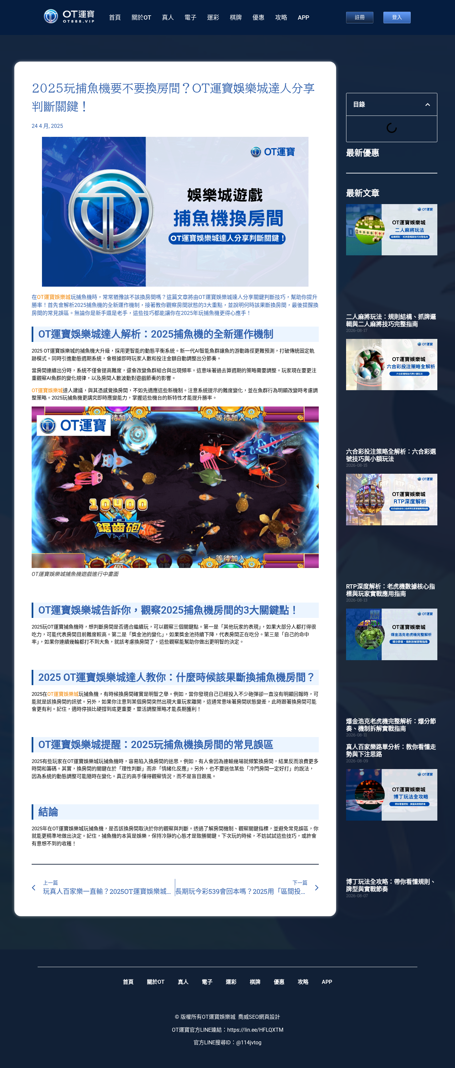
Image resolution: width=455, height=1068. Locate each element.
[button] (427, 104)
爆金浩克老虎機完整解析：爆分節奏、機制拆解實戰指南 (391, 725)
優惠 (258, 17)
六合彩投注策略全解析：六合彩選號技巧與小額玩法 (391, 455)
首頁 (115, 17)
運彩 (213, 17)
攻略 (281, 17)
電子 (191, 17)
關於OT (141, 17)
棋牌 (236, 17)
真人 (168, 17)
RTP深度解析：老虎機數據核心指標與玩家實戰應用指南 (390, 590)
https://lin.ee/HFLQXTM (255, 1030)
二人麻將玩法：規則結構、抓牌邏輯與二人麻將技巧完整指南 (391, 320)
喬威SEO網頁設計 (259, 1017)
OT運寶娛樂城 (54, 297)
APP (303, 17)
